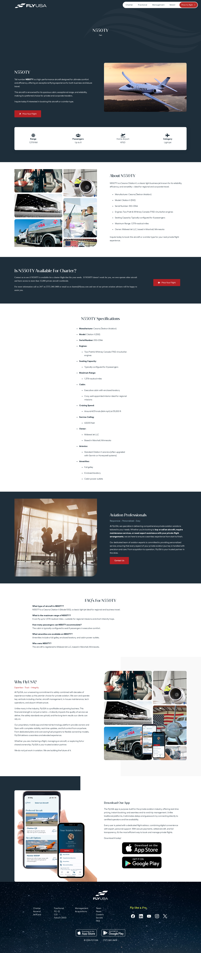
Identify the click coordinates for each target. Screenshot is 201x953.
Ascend (36, 911)
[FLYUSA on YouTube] (149, 916)
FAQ (98, 921)
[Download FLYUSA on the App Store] (86, 932)
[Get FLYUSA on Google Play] (113, 932)
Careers (100, 914)
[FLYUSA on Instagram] (157, 916)
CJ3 (55, 914)
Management (81, 908)
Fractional (59, 908)
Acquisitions (81, 911)
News (98, 911)
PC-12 (57, 911)
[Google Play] (142, 862)
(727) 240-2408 (110, 940)
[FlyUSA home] (100, 895)
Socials (99, 917)
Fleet (100, 35)
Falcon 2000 (60, 917)
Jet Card (37, 914)
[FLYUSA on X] (165, 916)
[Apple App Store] (142, 848)
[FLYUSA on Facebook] (133, 916)
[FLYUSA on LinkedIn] (141, 916)
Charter (37, 908)
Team (98, 908)
